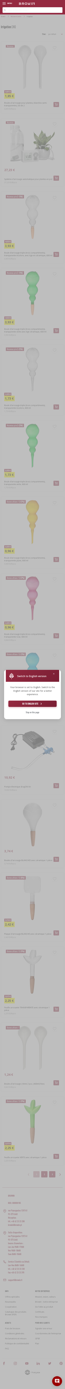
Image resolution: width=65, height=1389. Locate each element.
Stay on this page (32, 712)
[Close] (54, 674)
